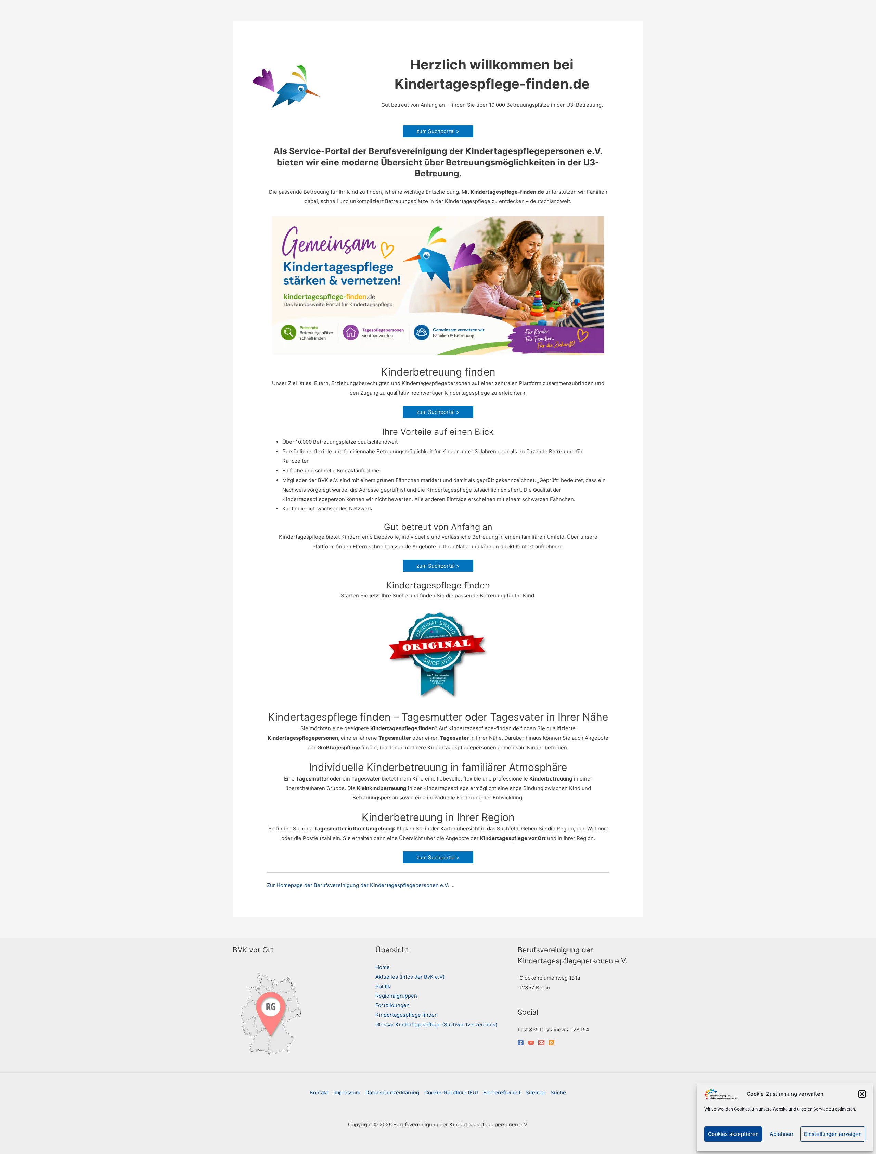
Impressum (346, 1092)
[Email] (541, 1043)
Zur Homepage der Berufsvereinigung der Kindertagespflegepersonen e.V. (358, 885)
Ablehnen (781, 1134)
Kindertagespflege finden (406, 1015)
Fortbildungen (392, 1005)
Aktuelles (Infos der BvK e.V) (410, 977)
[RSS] (552, 1043)
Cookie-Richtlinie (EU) (451, 1092)
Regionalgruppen (396, 995)
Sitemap (535, 1092)
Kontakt (319, 1092)
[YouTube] (531, 1043)
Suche (558, 1092)
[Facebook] (521, 1043)
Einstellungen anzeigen (833, 1134)
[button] (862, 1094)
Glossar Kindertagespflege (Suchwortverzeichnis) (436, 1024)
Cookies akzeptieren (733, 1134)
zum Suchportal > (438, 131)
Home (382, 967)
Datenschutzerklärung (392, 1092)
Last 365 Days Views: (544, 1029)
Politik (382, 986)
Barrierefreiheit (501, 1092)
